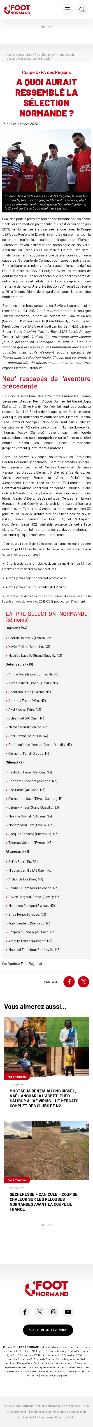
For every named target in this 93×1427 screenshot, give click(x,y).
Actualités (25, 54)
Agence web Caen (50, 1417)
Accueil (10, 54)
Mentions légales (40, 1411)
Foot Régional (44, 54)
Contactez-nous (52, 1330)
